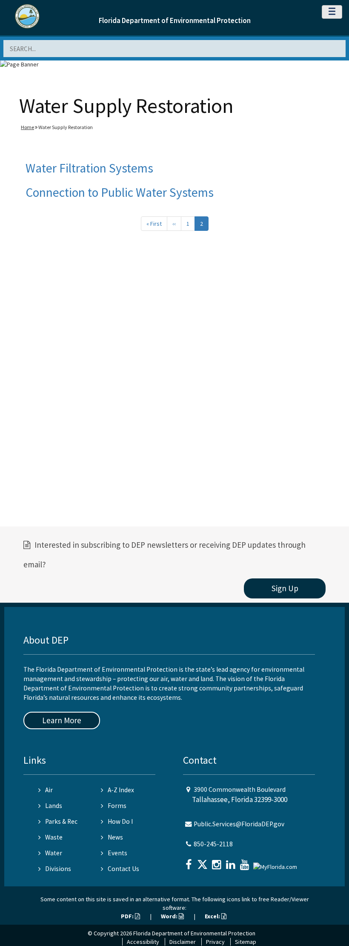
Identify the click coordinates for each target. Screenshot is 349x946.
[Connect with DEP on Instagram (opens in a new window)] (217, 862)
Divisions (58, 869)
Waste (54, 837)
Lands (53, 806)
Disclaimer (182, 942)
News (115, 837)
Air (49, 790)
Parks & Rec (61, 821)
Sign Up (285, 588)
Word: (170, 916)
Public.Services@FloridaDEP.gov (239, 824)
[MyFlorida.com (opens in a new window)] (276, 863)
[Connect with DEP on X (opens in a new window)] (203, 862)
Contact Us (123, 869)
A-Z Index (121, 790)
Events (117, 853)
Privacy (215, 942)
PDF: (128, 916)
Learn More (61, 720)
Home (27, 127)
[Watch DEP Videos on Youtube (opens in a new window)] (245, 862)
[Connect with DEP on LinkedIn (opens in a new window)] (231, 862)
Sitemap (245, 942)
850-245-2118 (213, 844)
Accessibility (143, 942)
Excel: (213, 916)
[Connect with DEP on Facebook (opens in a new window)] (189, 862)
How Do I (120, 821)
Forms (117, 806)
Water (53, 853)
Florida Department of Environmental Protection (175, 20)
